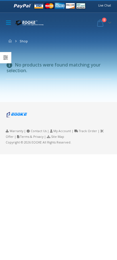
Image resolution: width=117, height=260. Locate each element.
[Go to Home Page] (10, 41)
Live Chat (104, 5)
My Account (62, 131)
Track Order (88, 131)
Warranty (16, 131)
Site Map (57, 137)
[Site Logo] (31, 23)
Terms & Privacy (31, 137)
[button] (10, 23)
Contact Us (39, 131)
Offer (10, 137)
